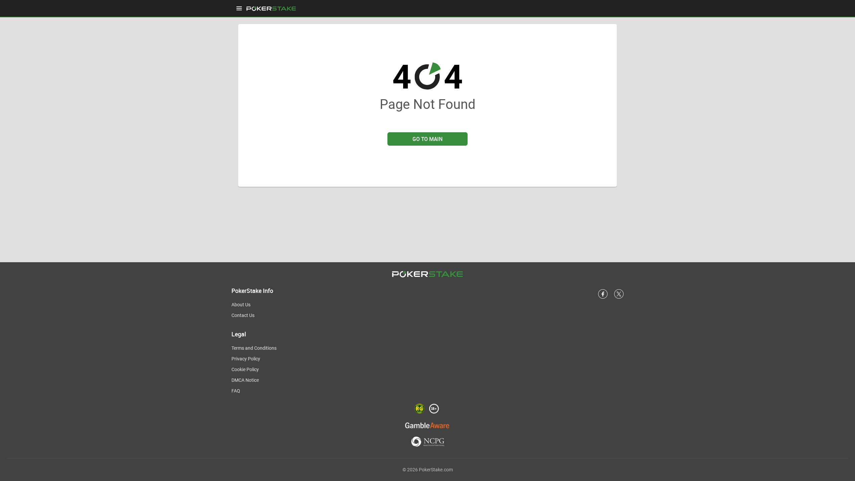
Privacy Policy (245, 358)
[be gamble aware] (427, 425)
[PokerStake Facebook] (603, 297)
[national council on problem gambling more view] (427, 442)
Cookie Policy (245, 369)
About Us (240, 304)
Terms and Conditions (254, 348)
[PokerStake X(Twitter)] (619, 297)
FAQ (235, 390)
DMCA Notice (245, 380)
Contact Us (242, 315)
